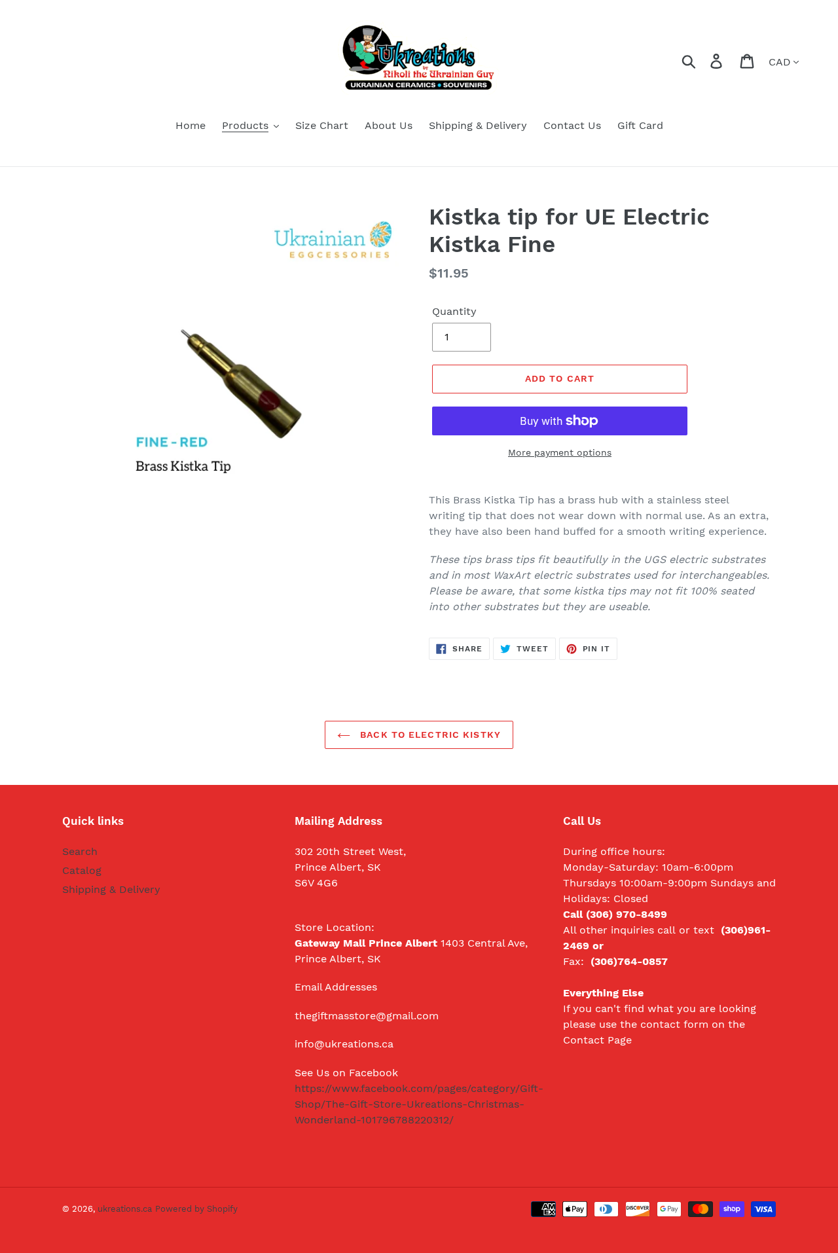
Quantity (454, 311)
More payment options (559, 452)
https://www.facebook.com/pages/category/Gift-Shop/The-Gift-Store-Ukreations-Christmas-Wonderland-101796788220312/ (419, 1104)
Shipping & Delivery (111, 889)
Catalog (81, 870)
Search (80, 851)
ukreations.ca (125, 1209)
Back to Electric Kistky (429, 734)
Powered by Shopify (196, 1209)
